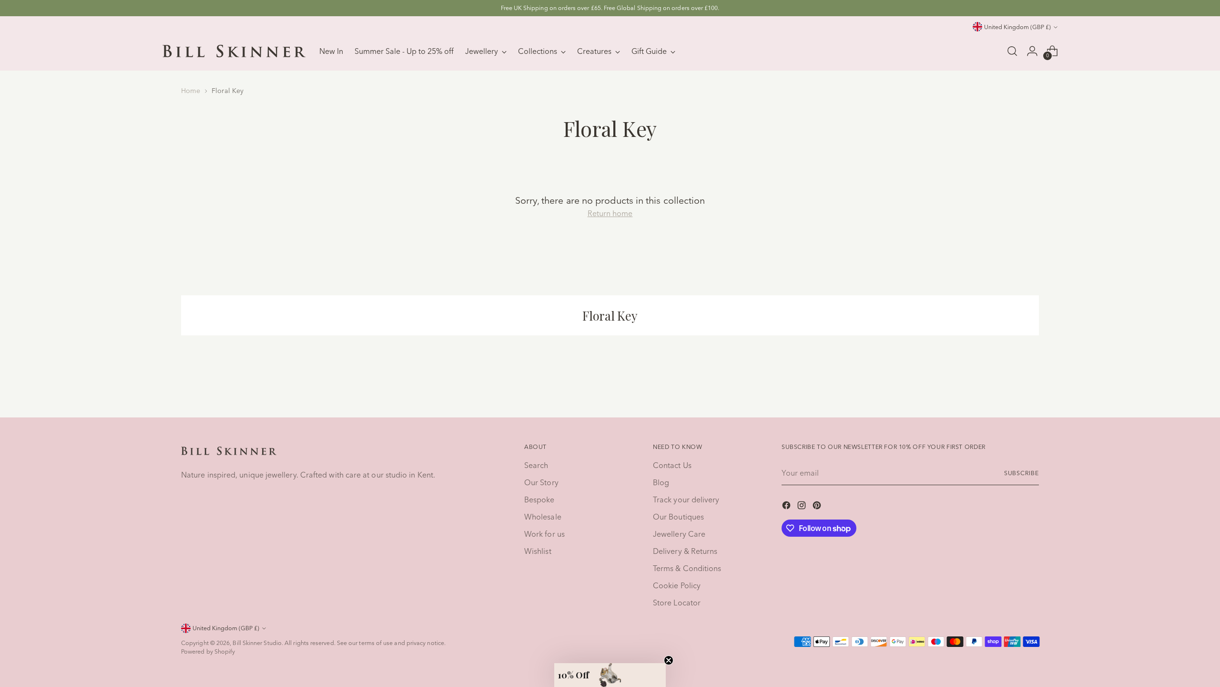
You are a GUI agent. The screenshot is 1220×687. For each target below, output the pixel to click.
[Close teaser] (668, 660)
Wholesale (542, 516)
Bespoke (539, 499)
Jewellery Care (679, 534)
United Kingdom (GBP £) (1017, 27)
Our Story (541, 482)
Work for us (544, 534)
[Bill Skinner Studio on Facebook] (787, 506)
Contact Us (672, 465)
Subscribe (1021, 473)
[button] (610, 675)
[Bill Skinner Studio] (234, 51)
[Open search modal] (1012, 51)
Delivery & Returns (685, 551)
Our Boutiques (678, 516)
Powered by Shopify (208, 651)
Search (536, 465)
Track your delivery (686, 499)
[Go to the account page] (1032, 51)
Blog (661, 482)
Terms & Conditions (687, 568)
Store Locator (677, 602)
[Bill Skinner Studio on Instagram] (802, 506)
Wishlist (537, 551)
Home (190, 90)
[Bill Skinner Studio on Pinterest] (818, 506)
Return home (610, 213)
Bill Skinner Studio (257, 642)
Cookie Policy (677, 585)
